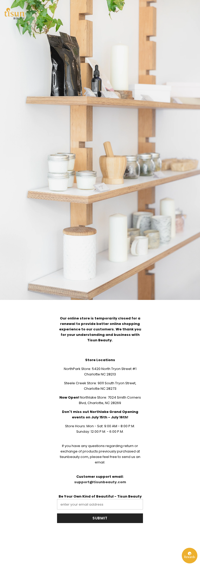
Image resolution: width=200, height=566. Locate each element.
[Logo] (14, 13)
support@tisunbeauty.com (100, 482)
